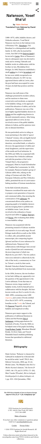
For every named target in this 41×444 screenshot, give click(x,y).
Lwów (17, 56)
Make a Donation (20, 416)
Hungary (31, 214)
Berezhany (23, 45)
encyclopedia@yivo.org (24, 422)
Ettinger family (28, 53)
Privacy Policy (24, 425)
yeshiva (12, 72)
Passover (11, 306)
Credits (14, 425)
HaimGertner (22, 24)
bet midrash (27, 72)
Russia (10, 217)
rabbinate (23, 198)
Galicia (7, 114)
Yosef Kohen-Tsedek (13, 329)
